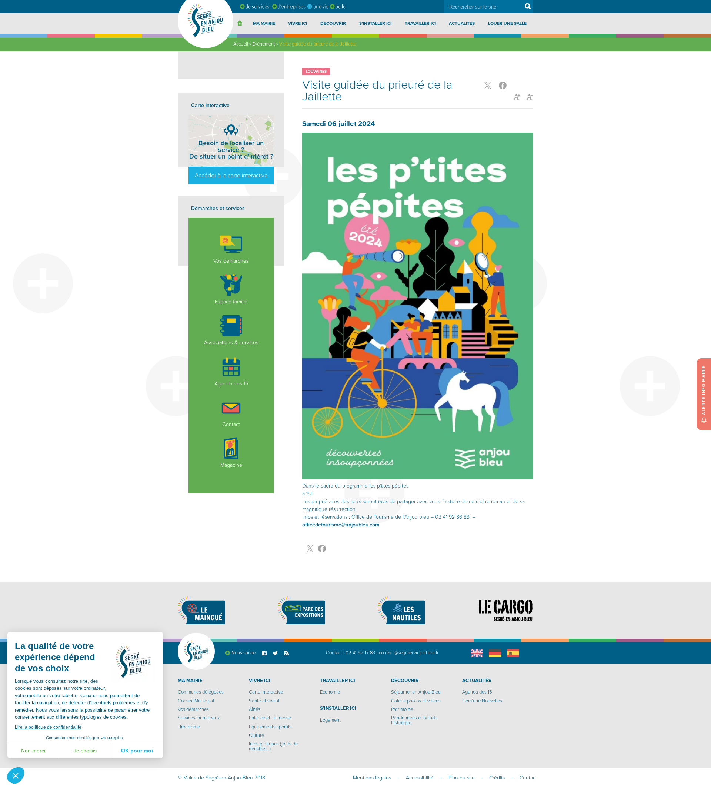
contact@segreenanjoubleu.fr (408, 653)
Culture (256, 735)
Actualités (462, 23)
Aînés (254, 709)
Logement (330, 720)
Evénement (263, 44)
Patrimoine (402, 709)
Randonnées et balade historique (414, 720)
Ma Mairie (264, 23)
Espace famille (231, 302)
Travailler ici (420, 23)
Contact (231, 424)
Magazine (231, 465)
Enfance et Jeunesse (270, 718)
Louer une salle (507, 23)
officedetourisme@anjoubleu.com (341, 525)
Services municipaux (199, 718)
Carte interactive (266, 692)
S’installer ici (375, 23)
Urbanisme (189, 727)
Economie (330, 692)
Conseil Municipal (196, 701)
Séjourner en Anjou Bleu (416, 692)
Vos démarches (231, 261)
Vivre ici (297, 23)
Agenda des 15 (231, 383)
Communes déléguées (201, 692)
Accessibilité (420, 778)
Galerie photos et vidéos (416, 701)
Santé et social (264, 701)
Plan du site (461, 778)
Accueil (240, 44)
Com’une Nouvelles (482, 701)
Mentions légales (372, 778)
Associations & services (231, 342)
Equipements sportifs (270, 727)
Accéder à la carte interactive (231, 175)
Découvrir (333, 23)
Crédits (497, 778)
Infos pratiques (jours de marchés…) (273, 746)
